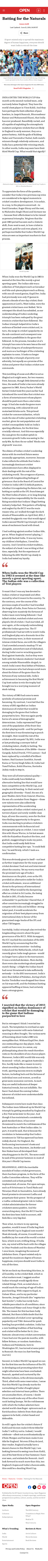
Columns (5, 1513)
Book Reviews (31, 1540)
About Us (29, 1549)
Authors (5, 1510)
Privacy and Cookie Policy (15, 1549)
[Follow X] (34, 1487)
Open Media (7, 1505)
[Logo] (24, 10)
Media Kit (38, 1549)
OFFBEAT (39, 10)
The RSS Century (32, 1510)
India (4, 1533)
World (4, 1537)
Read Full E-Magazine (22, 88)
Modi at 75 (29, 1519)
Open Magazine (33, 1505)
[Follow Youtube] (39, 1487)
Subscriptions (7, 1517)
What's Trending (10, 1528)
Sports (4, 1544)
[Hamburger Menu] (3, 10)
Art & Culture (31, 1533)
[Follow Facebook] (29, 1487)
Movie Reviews (31, 1537)
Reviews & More (33, 1528)
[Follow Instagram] (44, 1487)
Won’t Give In (31, 1523)
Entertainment (8, 1540)
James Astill (24, 24)
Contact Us (24, 1552)
